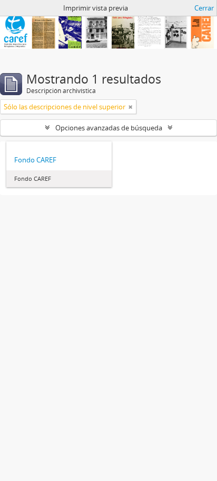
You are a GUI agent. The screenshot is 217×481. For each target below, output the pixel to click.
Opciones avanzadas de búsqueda (108, 127)
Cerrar (204, 8)
